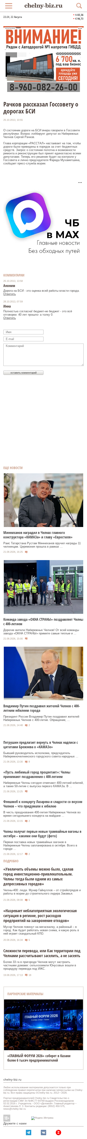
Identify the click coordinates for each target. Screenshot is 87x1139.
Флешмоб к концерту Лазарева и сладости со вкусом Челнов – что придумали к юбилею (42, 804)
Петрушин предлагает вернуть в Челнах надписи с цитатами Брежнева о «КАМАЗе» (40, 744)
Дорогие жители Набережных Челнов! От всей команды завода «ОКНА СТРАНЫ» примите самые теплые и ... (41, 631)
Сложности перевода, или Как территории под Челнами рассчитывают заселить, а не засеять (42, 953)
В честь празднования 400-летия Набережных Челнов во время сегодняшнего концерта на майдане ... (42, 814)
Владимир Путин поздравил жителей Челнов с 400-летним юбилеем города (41, 708)
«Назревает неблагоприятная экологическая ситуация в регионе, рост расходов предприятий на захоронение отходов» (40, 915)
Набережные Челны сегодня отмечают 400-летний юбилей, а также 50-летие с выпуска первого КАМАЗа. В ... (43, 784)
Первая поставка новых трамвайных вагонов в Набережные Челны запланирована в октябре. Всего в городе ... (40, 845)
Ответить (9, 294)
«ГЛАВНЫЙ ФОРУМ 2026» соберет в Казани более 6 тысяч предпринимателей (38, 1058)
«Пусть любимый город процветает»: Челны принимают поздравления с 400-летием (36, 774)
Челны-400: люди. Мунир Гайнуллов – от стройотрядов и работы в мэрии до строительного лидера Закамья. (42, 891)
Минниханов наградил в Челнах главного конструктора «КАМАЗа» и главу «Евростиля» (37, 535)
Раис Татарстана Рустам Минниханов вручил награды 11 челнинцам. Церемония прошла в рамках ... (42, 545)
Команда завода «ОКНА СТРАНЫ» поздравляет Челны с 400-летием (43, 621)
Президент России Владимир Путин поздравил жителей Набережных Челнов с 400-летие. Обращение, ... (41, 718)
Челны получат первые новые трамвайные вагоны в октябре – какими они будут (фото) (42, 833)
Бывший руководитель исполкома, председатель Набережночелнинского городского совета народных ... (40, 754)
